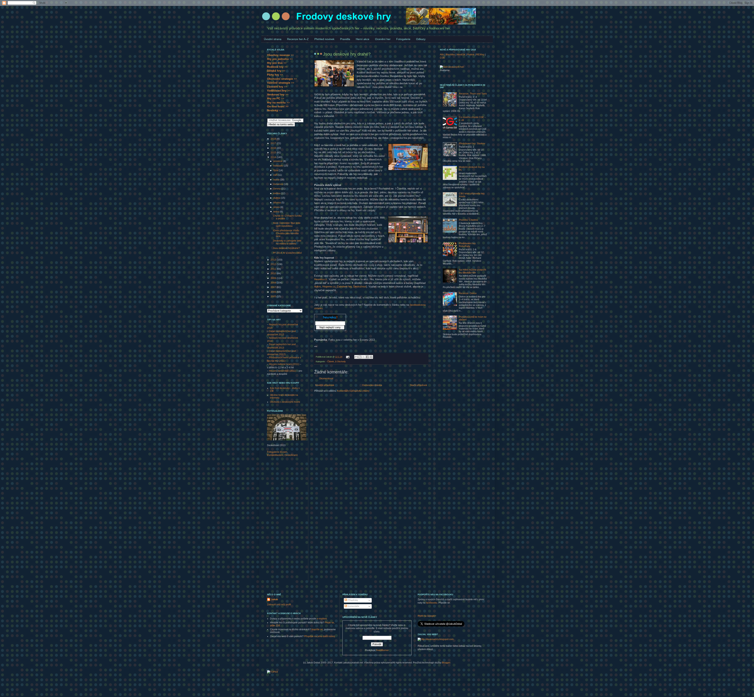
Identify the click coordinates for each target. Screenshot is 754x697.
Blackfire (450, 54)
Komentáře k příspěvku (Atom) (353, 391)
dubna (277, 198)
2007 (274, 287)
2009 (274, 278)
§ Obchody (340, 361)
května (277, 193)
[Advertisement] (282, 522)
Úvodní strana (272, 39)
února (276, 207)
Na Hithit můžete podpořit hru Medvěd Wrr (472, 271)
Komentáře (353, 606)
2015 (274, 152)
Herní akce (362, 39)
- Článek (330, 361)
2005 (274, 296)
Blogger (446, 662)
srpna (276, 179)
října (276, 170)
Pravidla (345, 39)
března (277, 202)
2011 (274, 269)
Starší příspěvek (418, 385)
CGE (442, 57)
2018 (274, 138)
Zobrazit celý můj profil (279, 604)
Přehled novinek (324, 39)
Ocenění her (383, 39)
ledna (276, 211)
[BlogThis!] (360, 357)
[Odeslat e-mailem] (356, 357)
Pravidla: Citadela (468, 220)
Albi (442, 54)
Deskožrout (359, 286)
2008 (274, 282)
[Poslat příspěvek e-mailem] (347, 357)
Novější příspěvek (324, 385)
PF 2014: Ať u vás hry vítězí (287, 253)
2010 (274, 273)
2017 (274, 143)
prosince (278, 161)
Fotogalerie (403, 39)
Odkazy (420, 39)
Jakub (274, 599)
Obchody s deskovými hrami (285, 402)
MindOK (461, 54)
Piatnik (470, 54)
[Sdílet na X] (364, 357)
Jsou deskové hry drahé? (286, 248)
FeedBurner (382, 650)
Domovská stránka (372, 385)
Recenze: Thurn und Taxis (473, 93)
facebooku (431, 602)
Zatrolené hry (344, 286)
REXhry (480, 54)
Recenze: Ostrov (468, 293)
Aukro (317, 286)
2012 (274, 264)
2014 (274, 157)
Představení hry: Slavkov (472, 143)
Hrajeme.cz (328, 286)
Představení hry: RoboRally (467, 245)
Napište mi (317, 629)
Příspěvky (352, 600)
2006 (274, 292)
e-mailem (322, 618)
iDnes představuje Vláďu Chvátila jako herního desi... (286, 233)
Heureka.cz (320, 279)
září (275, 175)
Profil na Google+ (427, 616)
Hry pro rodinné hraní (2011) (284, 364)
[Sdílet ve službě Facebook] (367, 357)
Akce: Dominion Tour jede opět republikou (286, 224)
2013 (274, 259)
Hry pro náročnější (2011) (282, 371)
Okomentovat (326, 378)
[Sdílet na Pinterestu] (371, 357)
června (277, 188)
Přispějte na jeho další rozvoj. (320, 636)
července (278, 184)
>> (280, 55)
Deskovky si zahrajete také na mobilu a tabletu (287, 242)
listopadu (278, 165)
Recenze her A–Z (298, 39)
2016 (274, 148)
